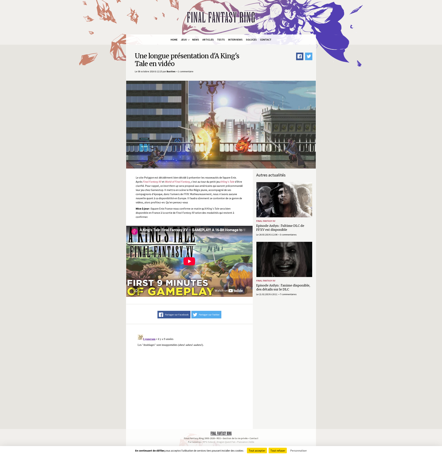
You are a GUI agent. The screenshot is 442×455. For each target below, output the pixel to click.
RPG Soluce (209, 441)
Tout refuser (277, 450)
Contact (265, 39)
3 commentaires (288, 234)
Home (174, 39)
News (195, 39)
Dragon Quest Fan (226, 441)
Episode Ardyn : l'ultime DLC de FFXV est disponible (280, 228)
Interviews (235, 39)
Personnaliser (298, 450)
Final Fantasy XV (265, 220)
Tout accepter (257, 450)
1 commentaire (185, 71)
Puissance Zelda (245, 441)
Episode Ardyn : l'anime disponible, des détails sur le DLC (283, 287)
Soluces (251, 39)
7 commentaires (288, 294)
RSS (219, 438)
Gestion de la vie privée (235, 438)
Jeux (184, 39)
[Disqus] (189, 376)
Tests (221, 39)
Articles (208, 39)
